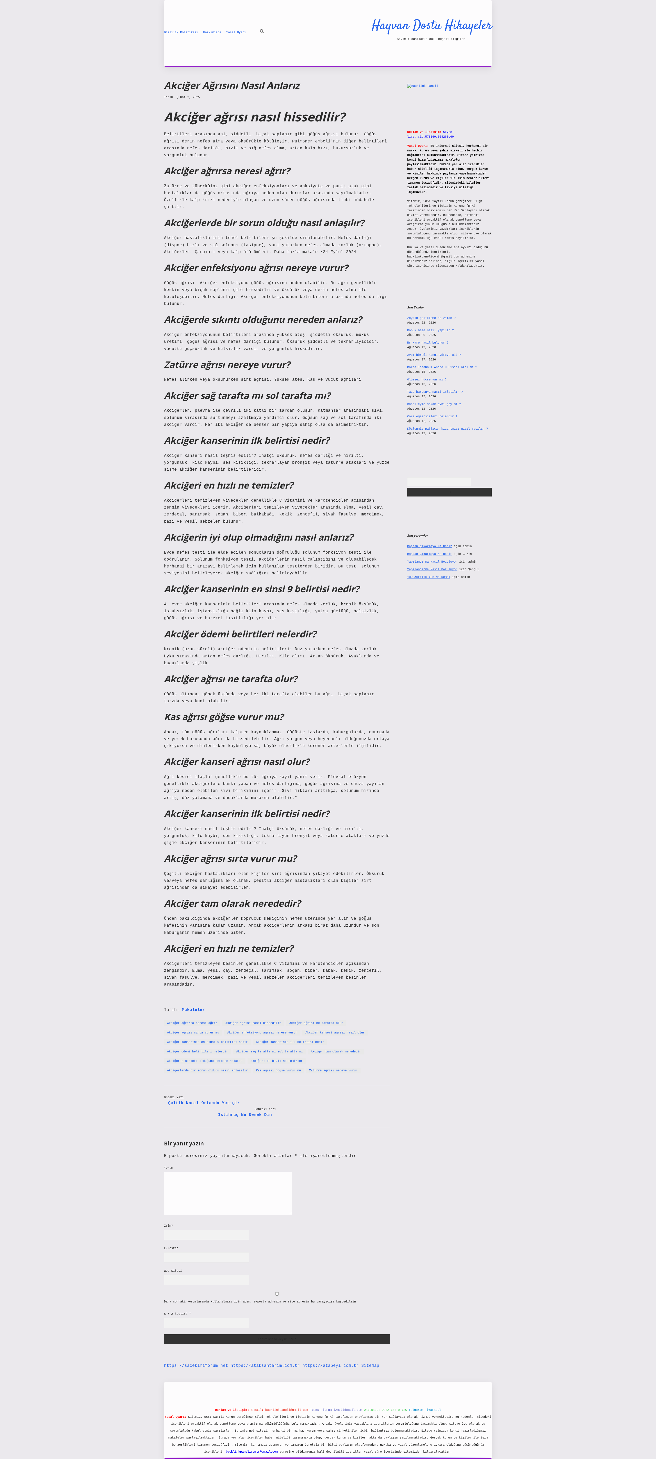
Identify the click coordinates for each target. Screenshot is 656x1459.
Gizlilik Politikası (181, 32)
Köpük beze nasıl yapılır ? (430, 330)
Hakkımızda (212, 32)
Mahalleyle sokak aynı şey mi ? (434, 404)
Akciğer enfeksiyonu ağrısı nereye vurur (262, 1032)
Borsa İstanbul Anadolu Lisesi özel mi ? (442, 367)
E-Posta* (171, 1248)
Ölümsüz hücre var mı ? (427, 379)
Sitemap (370, 1365)
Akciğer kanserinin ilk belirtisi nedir (290, 1042)
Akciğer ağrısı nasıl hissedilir (253, 1023)
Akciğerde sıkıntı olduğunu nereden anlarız (204, 1061)
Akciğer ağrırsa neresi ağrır (192, 1023)
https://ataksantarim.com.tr (265, 1365)
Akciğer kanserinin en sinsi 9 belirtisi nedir (207, 1042)
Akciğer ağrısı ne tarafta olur (316, 1023)
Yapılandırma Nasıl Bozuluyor (432, 562)
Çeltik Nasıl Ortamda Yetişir (204, 1103)
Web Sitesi (173, 1271)
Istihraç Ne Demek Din (245, 1115)
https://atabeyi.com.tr (330, 1365)
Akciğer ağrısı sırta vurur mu (193, 1032)
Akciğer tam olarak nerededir (336, 1051)
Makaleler (193, 1010)
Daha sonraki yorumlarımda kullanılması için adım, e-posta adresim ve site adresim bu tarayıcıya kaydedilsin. (261, 1301)
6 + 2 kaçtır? (177, 1314)
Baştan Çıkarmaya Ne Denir (429, 546)
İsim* (168, 1226)
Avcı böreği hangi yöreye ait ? (434, 355)
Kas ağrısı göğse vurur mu (278, 1070)
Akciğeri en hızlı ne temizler (277, 1061)
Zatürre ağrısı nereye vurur (333, 1070)
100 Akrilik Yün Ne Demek (428, 577)
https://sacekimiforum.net (196, 1365)
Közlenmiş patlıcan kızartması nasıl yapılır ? (447, 429)
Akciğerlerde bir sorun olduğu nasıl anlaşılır (207, 1070)
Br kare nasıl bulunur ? (427, 343)
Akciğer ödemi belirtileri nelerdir (197, 1051)
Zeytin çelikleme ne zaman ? (431, 318)
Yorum (168, 1168)
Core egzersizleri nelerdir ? (432, 416)
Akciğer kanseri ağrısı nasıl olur (335, 1032)
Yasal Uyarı (236, 32)
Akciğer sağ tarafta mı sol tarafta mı (269, 1051)
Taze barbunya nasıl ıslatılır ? (435, 392)
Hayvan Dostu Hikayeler (432, 26)
